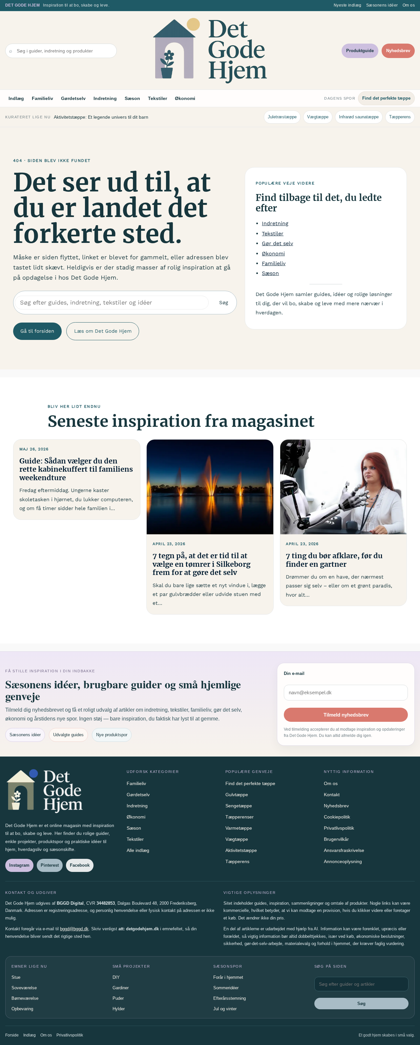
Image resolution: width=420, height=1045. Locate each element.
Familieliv (42, 98)
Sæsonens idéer (382, 5)
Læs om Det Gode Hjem (103, 331)
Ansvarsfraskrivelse (344, 850)
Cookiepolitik (337, 816)
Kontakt (332, 794)
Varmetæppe (238, 828)
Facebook (80, 865)
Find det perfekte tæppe (386, 98)
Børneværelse (24, 998)
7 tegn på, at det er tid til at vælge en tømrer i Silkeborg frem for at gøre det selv (201, 564)
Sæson (132, 98)
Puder (118, 998)
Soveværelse (24, 987)
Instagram (19, 865)
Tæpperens (400, 116)
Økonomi (185, 98)
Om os (409, 5)
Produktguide (360, 50)
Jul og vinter (225, 1008)
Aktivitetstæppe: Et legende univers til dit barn (101, 117)
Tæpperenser (239, 816)
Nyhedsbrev (398, 50)
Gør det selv (277, 243)
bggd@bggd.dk (74, 928)
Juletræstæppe (282, 116)
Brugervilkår (336, 839)
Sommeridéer (226, 987)
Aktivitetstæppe (241, 850)
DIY (116, 977)
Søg (223, 303)
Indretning (105, 98)
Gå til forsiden (37, 331)
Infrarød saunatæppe (359, 116)
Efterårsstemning (229, 998)
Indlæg (16, 98)
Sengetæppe (238, 805)
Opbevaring (22, 1008)
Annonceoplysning (343, 861)
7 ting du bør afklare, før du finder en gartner (334, 560)
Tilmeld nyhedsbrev (346, 715)
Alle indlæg (138, 850)
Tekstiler (157, 98)
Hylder (119, 1008)
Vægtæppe (317, 116)
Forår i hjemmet (228, 977)
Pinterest (50, 865)
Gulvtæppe (236, 794)
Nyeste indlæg (348, 5)
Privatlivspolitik (339, 828)
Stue (15, 977)
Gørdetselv (73, 98)
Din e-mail (294, 673)
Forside (12, 1035)
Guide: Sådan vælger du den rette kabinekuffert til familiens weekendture (76, 470)
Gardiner (121, 987)
